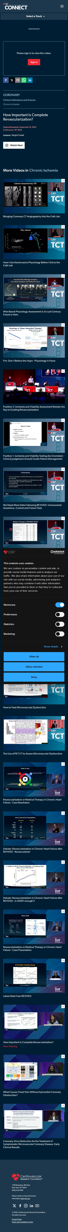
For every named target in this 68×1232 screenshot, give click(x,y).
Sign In (34, 62)
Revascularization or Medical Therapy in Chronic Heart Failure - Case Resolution (32, 801)
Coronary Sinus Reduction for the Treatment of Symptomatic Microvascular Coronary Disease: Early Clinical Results (31, 1144)
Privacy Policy (17, 1219)
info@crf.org (25, 1199)
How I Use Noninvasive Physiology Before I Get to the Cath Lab (31, 264)
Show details (51, 646)
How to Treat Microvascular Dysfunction (24, 707)
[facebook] (6, 80)
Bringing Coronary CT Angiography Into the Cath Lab (31, 216)
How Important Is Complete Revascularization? (28, 1042)
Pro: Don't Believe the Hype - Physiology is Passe (29, 361)
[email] (18, 80)
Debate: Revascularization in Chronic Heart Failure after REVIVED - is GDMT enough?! (32, 899)
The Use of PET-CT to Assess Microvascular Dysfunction (32, 754)
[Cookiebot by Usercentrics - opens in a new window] (50, 552)
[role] (14, 1205)
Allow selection (34, 666)
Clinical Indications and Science (19, 100)
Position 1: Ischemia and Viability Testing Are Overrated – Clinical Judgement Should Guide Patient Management (33, 457)
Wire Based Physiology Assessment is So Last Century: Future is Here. (32, 313)
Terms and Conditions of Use (22, 1222)
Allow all (34, 656)
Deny (34, 677)
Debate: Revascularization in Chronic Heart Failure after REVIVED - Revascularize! (32, 850)
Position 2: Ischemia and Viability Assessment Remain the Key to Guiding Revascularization (34, 408)
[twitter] (12, 80)
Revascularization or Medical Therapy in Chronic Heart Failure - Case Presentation (32, 949)
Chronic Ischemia (11, 104)
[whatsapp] (24, 80)
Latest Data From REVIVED (17, 996)
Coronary (11, 95)
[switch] (59, 614)
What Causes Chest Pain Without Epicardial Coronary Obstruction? (32, 1093)
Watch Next (16, 145)
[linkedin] (30, 80)
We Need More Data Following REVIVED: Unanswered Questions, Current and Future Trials (32, 506)
